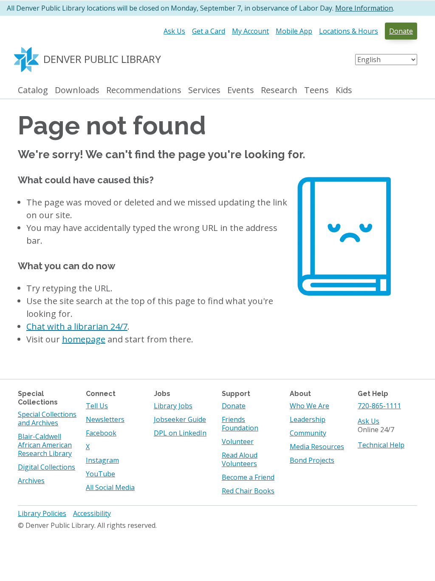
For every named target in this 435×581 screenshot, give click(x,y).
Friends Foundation (240, 424)
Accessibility (92, 513)
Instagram (102, 460)
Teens (316, 90)
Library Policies (42, 513)
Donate (401, 31)
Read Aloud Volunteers (239, 459)
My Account (250, 31)
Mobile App (294, 31)
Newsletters (105, 419)
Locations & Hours (348, 31)
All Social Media (110, 487)
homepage (83, 339)
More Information (364, 8)
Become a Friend (248, 477)
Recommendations (143, 90)
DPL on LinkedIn (180, 433)
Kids (344, 90)
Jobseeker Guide (180, 419)
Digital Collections (46, 467)
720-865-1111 (379, 405)
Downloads (77, 90)
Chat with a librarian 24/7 (76, 326)
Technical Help (381, 445)
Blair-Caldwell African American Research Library (45, 445)
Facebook (101, 433)
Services (204, 90)
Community (308, 433)
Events (240, 90)
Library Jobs (173, 405)
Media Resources (317, 446)
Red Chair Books (248, 491)
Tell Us (97, 405)
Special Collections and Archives (47, 418)
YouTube (100, 473)
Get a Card (208, 31)
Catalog (33, 90)
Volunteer (238, 441)
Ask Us (174, 31)
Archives (31, 480)
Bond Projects (312, 460)
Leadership (307, 419)
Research (279, 90)
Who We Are (309, 405)
